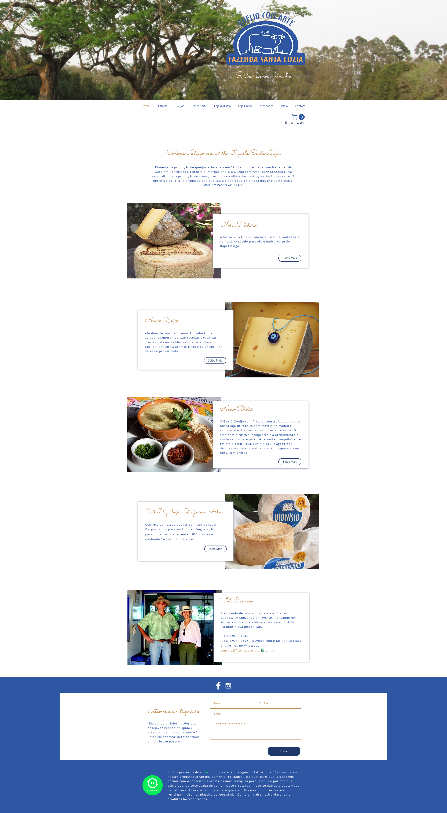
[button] (298, 117)
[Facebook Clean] (218, 686)
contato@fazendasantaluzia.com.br (248, 650)
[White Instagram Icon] (228, 686)
